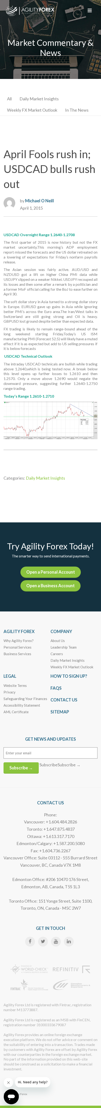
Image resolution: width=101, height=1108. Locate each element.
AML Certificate (16, 712)
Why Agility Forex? (19, 640)
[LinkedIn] (69, 942)
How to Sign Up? (68, 676)
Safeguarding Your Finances (25, 699)
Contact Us (63, 699)
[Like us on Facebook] (30, 942)
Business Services (17, 654)
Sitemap (59, 711)
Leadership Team (63, 647)
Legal (10, 676)
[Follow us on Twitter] (43, 942)
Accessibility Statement (22, 705)
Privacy (10, 692)
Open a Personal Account (50, 572)
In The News (77, 110)
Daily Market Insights (39, 98)
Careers (56, 654)
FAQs (56, 688)
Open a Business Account (50, 585)
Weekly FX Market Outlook (32, 110)
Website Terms (15, 685)
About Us (57, 640)
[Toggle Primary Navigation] (89, 10)
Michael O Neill (39, 200)
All (9, 98)
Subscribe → (21, 767)
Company (61, 631)
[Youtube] (56, 942)
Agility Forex (19, 631)
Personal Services (17, 647)
